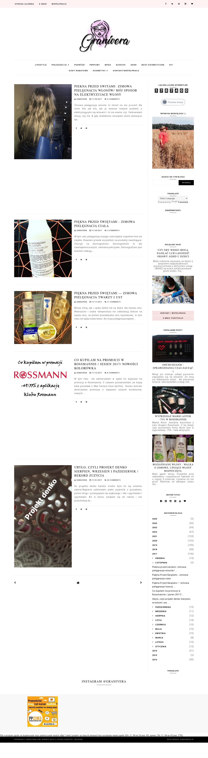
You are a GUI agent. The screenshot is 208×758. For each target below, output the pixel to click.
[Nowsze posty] (15, 582)
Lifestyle (41, 65)
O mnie (43, 4)
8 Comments (113, 373)
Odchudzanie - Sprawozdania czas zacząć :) (173, 368)
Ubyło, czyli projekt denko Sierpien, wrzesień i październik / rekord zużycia (106, 471)
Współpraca (59, 4)
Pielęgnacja (60, 65)
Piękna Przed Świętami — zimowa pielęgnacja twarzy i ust (105, 295)
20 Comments (114, 480)
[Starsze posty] (141, 582)
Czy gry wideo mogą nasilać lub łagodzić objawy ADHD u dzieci (173, 253)
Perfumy (95, 65)
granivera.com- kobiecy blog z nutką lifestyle (49, 739)
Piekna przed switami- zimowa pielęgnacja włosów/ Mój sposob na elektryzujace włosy (105, 90)
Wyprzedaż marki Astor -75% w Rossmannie (173, 417)
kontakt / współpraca (173, 313)
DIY (171, 65)
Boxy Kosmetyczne (153, 65)
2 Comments (113, 231)
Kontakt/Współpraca (126, 71)
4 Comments (113, 99)
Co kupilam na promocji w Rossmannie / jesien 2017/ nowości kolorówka (106, 364)
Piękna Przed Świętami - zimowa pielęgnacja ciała (104, 224)
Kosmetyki (100, 71)
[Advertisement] (78, 184)
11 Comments (114, 302)
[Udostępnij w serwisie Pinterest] (86, 129)
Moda (108, 65)
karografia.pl (187, 739)
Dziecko (121, 65)
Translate (183, 202)
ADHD (134, 65)
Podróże (79, 65)
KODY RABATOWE (78, 71)
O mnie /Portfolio (173, 318)
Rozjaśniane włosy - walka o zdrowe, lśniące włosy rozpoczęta (173, 467)
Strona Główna (24, 4)
